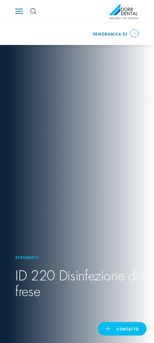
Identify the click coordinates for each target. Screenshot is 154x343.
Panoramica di (110, 34)
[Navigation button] (19, 11)
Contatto (128, 329)
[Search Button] (33, 11)
